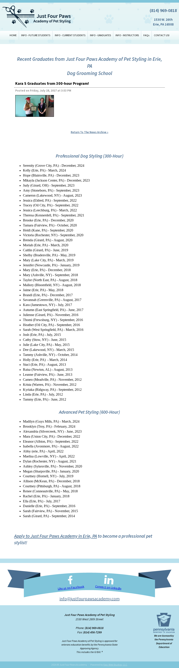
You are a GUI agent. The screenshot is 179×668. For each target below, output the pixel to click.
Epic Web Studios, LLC (115, 664)
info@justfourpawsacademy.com (90, 598)
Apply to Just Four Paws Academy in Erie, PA (55, 536)
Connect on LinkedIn (108, 587)
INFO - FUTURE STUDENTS (35, 35)
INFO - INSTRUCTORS (127, 35)
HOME (13, 35)
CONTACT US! (161, 35)
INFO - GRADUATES (100, 35)
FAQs (146, 35)
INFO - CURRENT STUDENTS (70, 35)
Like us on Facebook (71, 587)
